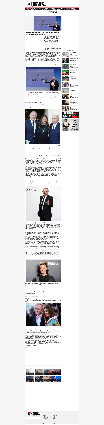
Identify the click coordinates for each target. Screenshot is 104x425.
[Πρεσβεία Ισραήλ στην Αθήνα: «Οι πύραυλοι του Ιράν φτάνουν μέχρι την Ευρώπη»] (65, 55)
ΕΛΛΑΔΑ (31, 8)
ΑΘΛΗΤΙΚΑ (71, 8)
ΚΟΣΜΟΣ (44, 8)
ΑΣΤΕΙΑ (54, 416)
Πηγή (26, 347)
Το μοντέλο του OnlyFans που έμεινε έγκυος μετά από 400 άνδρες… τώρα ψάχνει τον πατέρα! (74, 107)
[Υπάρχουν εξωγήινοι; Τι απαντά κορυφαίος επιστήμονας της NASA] (65, 103)
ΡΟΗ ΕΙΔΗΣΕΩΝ (75, 9)
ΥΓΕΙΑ (52, 9)
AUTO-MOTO (55, 415)
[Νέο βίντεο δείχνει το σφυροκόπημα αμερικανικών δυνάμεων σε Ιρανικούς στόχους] (65, 67)
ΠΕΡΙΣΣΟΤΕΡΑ (69, 9)
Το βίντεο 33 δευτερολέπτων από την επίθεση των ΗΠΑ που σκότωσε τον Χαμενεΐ (74, 89)
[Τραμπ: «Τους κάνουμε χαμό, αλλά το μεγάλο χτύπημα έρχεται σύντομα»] (65, 61)
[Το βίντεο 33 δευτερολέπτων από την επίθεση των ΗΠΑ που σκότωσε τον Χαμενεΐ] (65, 91)
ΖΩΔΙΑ (75, 8)
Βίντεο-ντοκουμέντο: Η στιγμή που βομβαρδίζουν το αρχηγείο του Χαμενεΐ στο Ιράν (74, 83)
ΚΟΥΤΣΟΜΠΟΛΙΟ (50, 8)
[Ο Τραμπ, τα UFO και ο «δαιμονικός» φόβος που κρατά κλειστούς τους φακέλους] (65, 97)
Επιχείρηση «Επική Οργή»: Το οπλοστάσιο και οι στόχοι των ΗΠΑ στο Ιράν (74, 77)
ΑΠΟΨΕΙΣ (62, 8)
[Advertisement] (34, 43)
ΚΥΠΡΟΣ (59, 9)
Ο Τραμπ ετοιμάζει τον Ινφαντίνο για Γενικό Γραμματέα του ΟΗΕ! (56, 374)
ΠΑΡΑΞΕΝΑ (66, 8)
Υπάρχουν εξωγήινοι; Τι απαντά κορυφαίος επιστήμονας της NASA (73, 101)
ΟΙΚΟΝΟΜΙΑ (40, 8)
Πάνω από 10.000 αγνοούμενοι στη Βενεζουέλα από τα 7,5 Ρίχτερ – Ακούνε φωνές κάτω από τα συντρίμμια (39, 381)
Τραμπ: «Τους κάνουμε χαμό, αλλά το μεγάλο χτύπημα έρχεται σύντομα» (74, 59)
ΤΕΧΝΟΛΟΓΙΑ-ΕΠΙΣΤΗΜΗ (30, 9)
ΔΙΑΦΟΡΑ (55, 9)
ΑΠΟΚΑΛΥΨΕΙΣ (56, 8)
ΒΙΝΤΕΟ (54, 419)
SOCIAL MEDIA (55, 414)
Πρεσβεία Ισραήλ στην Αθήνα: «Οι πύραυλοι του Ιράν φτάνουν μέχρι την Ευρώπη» (73, 53)
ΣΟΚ (43, 423)
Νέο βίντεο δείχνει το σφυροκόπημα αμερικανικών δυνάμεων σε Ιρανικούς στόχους (74, 65)
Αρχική (27, 8)
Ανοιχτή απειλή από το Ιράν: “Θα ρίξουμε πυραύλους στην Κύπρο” (74, 71)
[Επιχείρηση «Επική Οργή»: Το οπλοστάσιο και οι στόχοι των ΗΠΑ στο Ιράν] (65, 79)
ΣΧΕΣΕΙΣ (54, 418)
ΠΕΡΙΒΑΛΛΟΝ (41, 9)
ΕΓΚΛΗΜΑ (44, 413)
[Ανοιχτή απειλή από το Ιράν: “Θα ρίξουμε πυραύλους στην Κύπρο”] (65, 73)
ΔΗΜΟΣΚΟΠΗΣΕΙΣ (47, 9)
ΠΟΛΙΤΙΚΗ (35, 8)
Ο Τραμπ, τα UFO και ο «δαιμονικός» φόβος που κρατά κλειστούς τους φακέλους (73, 95)
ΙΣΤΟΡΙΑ (36, 9)
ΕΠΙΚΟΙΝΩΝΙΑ (64, 9)
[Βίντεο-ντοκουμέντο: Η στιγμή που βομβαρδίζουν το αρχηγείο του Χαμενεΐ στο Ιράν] (65, 85)
